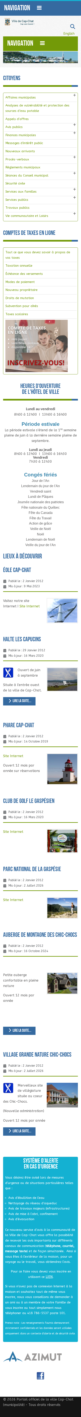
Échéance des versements (24, 274)
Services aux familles (21, 191)
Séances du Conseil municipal (26, 175)
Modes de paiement (20, 282)
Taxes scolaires (16, 314)
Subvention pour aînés (21, 306)
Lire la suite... (21, 701)
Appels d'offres (17, 119)
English (69, 34)
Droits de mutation (19, 298)
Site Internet (30, 606)
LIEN (49, 1277)
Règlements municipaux (22, 167)
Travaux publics (17, 208)
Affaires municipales (20, 97)
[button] (74, 95)
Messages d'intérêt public (24, 143)
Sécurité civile (15, 183)
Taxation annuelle (18, 266)
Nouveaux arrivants (20, 151)
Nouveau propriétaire (21, 290)
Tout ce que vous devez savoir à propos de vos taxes (37, 255)
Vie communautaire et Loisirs (26, 216)
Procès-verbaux (17, 159)
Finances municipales (20, 135)
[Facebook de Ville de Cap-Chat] (40, 1378)
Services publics (16, 200)
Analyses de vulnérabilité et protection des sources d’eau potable (37, 108)
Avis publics (14, 127)
